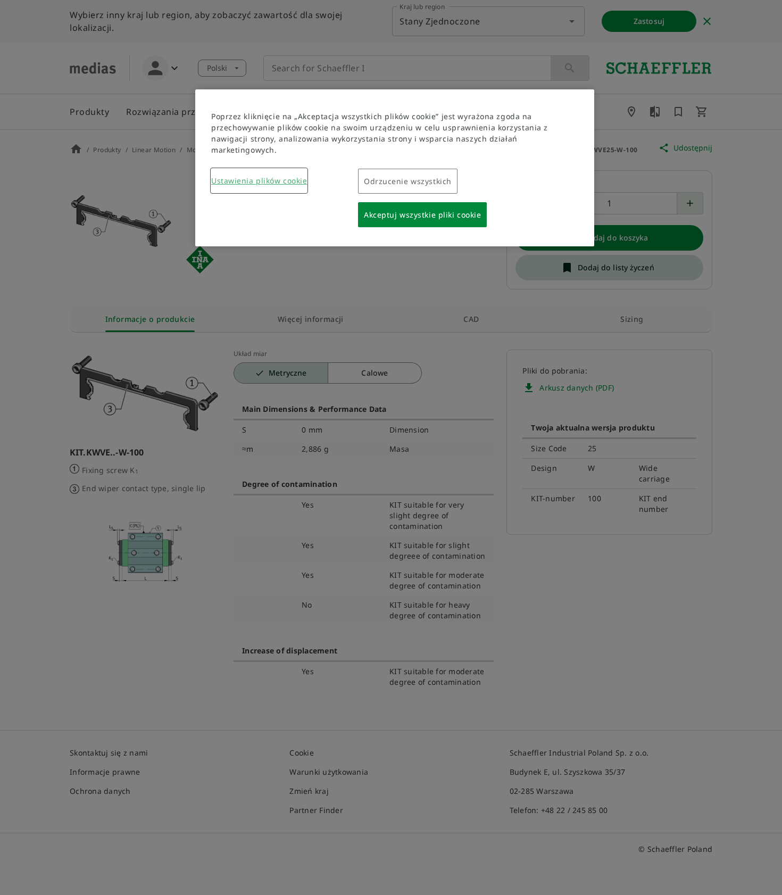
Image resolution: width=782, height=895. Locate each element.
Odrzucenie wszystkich (408, 181)
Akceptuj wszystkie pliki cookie (422, 215)
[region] (394, 167)
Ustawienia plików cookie (259, 181)
